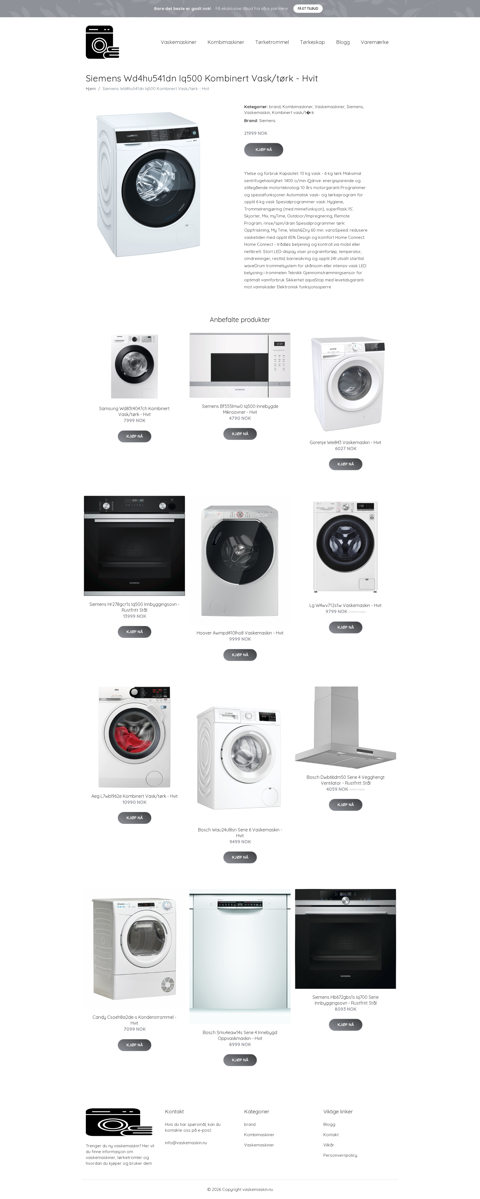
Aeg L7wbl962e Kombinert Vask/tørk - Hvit (134, 796)
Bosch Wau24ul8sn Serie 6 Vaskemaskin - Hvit (240, 832)
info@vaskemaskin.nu (186, 1142)
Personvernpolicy (340, 1155)
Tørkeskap (312, 42)
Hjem (91, 88)
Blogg (343, 42)
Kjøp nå (264, 149)
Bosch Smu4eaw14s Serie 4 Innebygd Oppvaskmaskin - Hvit (240, 1035)
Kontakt (331, 1134)
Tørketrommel (272, 42)
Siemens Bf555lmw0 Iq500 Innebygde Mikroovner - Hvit (240, 409)
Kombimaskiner (226, 42)
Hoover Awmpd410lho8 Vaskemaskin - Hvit (240, 633)
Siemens (355, 106)
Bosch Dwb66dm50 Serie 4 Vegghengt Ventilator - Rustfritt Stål (346, 780)
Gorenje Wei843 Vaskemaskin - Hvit (345, 442)
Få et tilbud (308, 8)
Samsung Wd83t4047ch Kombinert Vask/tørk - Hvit (134, 411)
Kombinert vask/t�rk (293, 112)
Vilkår (328, 1145)
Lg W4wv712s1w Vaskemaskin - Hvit (345, 605)
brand (275, 106)
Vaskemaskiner (178, 42)
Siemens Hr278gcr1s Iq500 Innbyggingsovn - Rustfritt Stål (134, 607)
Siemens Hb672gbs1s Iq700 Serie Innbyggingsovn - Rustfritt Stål (345, 1000)
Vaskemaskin (257, 112)
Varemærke (375, 42)
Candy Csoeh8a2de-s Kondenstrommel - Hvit (134, 1020)
